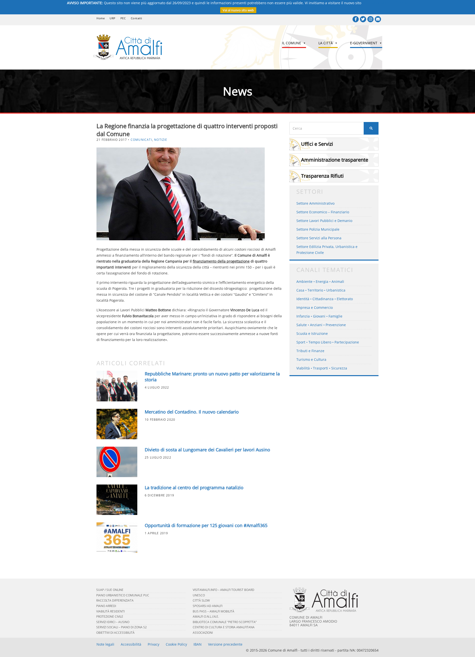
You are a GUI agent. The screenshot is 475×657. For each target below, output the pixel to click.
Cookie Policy (176, 644)
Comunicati (141, 140)
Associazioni (203, 633)
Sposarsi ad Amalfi (207, 606)
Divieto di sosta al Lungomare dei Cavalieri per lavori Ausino (207, 450)
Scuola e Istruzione (312, 333)
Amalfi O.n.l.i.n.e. (206, 616)
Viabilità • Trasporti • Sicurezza (321, 368)
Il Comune (291, 43)
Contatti (136, 18)
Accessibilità (131, 644)
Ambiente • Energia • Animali (320, 281)
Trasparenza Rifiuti (322, 175)
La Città (325, 43)
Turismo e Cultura (311, 359)
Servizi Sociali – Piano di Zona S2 (121, 627)
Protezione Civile (109, 616)
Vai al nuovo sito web (238, 10)
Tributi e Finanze (310, 350)
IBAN (197, 644)
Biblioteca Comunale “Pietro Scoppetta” (225, 622)
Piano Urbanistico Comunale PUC (122, 595)
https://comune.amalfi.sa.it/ (385, 2)
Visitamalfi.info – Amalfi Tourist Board (223, 590)
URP (113, 18)
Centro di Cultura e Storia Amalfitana (224, 627)
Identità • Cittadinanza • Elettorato (324, 298)
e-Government (363, 43)
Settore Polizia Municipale (317, 229)
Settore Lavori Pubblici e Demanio (324, 220)
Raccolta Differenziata (115, 600)
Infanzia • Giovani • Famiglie (319, 316)
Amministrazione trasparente (334, 159)
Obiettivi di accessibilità (115, 633)
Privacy (153, 644)
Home (100, 18)
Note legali (105, 644)
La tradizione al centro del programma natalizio (194, 487)
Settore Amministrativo (315, 203)
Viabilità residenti (110, 611)
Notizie (160, 140)
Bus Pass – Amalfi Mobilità (213, 611)
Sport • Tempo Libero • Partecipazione (327, 342)
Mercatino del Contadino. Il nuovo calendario (192, 412)
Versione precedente (225, 644)
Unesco (199, 595)
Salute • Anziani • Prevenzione (321, 324)
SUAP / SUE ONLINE (109, 590)
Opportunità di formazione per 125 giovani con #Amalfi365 (206, 525)
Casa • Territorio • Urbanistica (320, 290)
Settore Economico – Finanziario (322, 212)
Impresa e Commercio (314, 307)
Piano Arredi (106, 606)
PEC (123, 18)
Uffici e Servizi (317, 144)
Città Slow (201, 600)
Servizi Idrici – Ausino (112, 622)
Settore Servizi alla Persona (318, 238)
